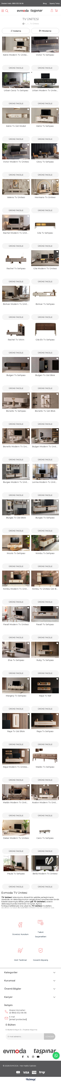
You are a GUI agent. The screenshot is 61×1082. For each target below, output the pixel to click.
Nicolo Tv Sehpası (16, 553)
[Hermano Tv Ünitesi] (45, 187)
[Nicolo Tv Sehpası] (16, 543)
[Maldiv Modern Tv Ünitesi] (16, 792)
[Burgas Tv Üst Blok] (16, 507)
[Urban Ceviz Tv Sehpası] (16, 80)
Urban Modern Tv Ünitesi (45, 90)
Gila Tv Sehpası (45, 233)
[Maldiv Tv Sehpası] (45, 756)
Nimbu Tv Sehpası (45, 553)
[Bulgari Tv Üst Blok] (45, 365)
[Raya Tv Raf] (45, 685)
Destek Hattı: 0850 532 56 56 (12, 3)
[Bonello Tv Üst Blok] (45, 400)
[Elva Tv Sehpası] (16, 650)
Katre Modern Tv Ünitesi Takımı (16, 55)
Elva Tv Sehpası (16, 660)
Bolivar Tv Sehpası (45, 304)
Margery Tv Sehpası (16, 695)
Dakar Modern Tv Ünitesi (16, 838)
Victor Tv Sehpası (45, 55)
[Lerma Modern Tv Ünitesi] (45, 472)
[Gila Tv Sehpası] (45, 222)
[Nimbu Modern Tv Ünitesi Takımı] (16, 578)
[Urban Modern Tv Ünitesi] (45, 80)
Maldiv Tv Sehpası (45, 767)
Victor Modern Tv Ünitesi (16, 161)
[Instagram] (33, 1056)
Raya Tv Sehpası (45, 731)
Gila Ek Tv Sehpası (45, 339)
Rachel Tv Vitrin (16, 339)
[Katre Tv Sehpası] (45, 116)
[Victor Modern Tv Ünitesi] (16, 151)
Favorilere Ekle (28, 38)
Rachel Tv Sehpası (16, 268)
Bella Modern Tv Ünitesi (45, 873)
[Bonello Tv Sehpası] (16, 400)
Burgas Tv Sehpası (45, 517)
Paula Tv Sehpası (16, 873)
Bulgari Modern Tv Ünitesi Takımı (45, 446)
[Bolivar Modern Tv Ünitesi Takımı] (16, 294)
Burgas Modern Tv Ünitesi (16, 482)
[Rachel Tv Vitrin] (16, 329)
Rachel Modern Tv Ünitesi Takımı (16, 233)
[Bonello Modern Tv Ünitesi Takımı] (16, 436)
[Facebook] (22, 1056)
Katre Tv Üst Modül (16, 126)
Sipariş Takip (55, 3)
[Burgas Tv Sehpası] (45, 507)
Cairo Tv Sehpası (45, 838)
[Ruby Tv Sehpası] (45, 650)
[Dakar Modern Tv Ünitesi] (16, 828)
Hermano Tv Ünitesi (45, 197)
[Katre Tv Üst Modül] (16, 116)
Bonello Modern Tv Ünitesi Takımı (16, 446)
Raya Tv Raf (45, 695)
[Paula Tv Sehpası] (16, 863)
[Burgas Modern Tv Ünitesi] (16, 472)
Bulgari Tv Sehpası (16, 375)
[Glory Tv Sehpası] (45, 151)
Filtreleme (46, 31)
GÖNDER (49, 1036)
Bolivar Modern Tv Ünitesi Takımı (16, 304)
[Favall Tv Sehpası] (45, 614)
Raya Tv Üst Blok (16, 731)
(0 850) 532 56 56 (18, 1011)
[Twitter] (27, 1056)
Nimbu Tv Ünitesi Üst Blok (45, 589)
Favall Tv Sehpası (45, 624)
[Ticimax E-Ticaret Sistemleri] (31, 1079)
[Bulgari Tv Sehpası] (16, 365)
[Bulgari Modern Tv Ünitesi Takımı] (45, 436)
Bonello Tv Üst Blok (45, 411)
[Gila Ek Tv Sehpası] (45, 329)
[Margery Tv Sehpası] (16, 685)
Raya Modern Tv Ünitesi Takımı (16, 767)
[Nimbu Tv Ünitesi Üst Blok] (45, 578)
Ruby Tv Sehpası (45, 660)
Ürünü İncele (16, 68)
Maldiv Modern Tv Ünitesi (16, 802)
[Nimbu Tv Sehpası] (45, 543)
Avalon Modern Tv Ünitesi (45, 802)
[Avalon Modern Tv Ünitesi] (45, 792)
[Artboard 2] (30, 1051)
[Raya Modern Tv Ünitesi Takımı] (16, 756)
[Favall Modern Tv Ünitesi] (16, 614)
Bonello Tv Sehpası (16, 411)
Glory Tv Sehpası (45, 161)
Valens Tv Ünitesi (16, 197)
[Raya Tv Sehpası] (45, 721)
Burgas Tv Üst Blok (16, 517)
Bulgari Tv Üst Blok (45, 375)
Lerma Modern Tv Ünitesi (45, 482)
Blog (45, 3)
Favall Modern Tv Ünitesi (16, 624)
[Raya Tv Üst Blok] (16, 721)
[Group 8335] (30, 1072)
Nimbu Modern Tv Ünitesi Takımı (16, 589)
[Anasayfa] (25, 24)
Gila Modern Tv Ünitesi (45, 268)
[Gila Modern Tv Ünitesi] (45, 258)
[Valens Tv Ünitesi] (16, 187)
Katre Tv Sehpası (45, 126)
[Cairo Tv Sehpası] (45, 828)
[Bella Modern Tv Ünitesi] (45, 863)
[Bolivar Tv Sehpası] (45, 294)
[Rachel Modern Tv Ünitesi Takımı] (16, 222)
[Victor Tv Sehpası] (45, 44)
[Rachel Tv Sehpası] (16, 258)
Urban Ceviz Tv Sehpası (16, 90)
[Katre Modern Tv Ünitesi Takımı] (16, 44)
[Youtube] (38, 1056)
